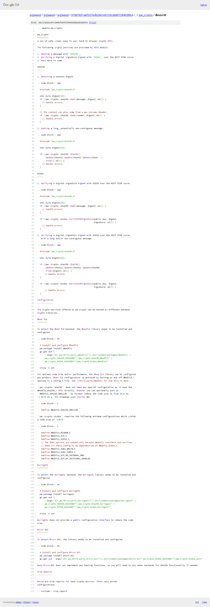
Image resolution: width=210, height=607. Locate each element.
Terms (35, 602)
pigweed (35, 15)
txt (197, 602)
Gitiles (19, 602)
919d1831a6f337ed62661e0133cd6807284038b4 (102, 15)
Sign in (203, 4)
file (92, 22)
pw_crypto (146, 15)
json (204, 602)
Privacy (26, 602)
